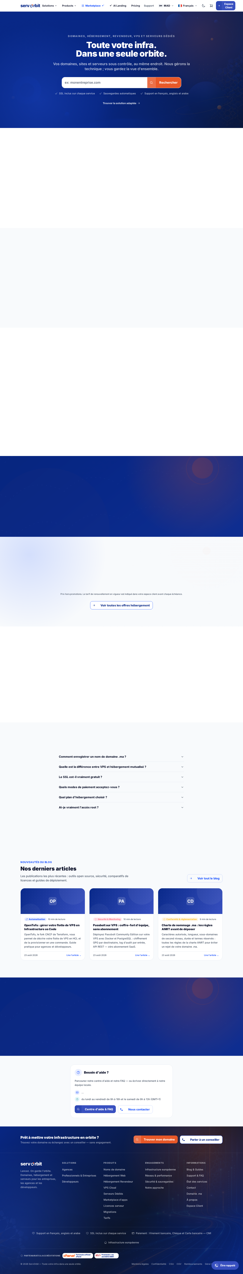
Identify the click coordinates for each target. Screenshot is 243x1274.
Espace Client (195, 1205)
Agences (67, 1169)
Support (149, 5)
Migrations (110, 1211)
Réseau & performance (158, 1175)
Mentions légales (140, 1264)
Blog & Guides (195, 1169)
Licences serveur (114, 1205)
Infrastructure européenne (160, 1169)
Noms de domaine (114, 1169)
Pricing (135, 5)
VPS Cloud (141, 562)
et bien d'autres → (175, 440)
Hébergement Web (80, 562)
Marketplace (93, 5)
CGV (179, 1264)
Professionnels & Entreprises (79, 1175)
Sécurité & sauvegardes (159, 1181)
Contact (191, 1187)
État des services (197, 1181)
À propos (192, 1199)
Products (67, 5)
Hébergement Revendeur (113, 562)
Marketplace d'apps (116, 1199)
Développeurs (70, 1181)
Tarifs (107, 1217)
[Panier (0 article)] (211, 5)
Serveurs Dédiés (164, 562)
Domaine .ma (194, 1193)
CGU (171, 1264)
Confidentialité (158, 1264)
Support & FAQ (195, 1175)
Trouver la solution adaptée (119, 103)
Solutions (48, 5)
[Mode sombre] (203, 5)
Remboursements (193, 1264)
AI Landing (119, 5)
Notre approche (154, 1187)
